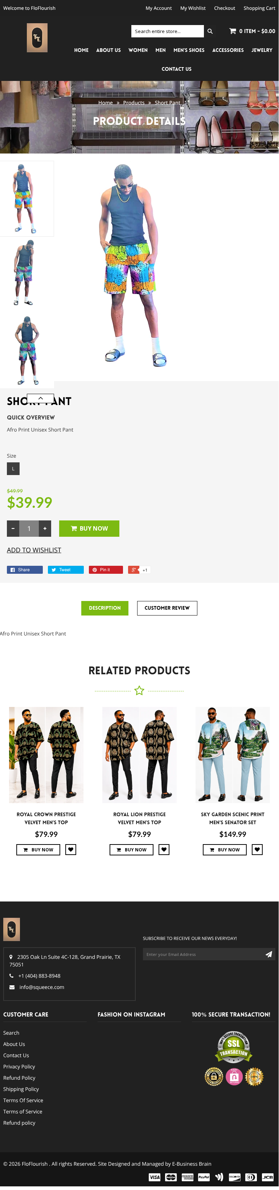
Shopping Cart (259, 8)
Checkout (224, 8)
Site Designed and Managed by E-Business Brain (155, 1164)
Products (133, 102)
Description (105, 608)
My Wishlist (193, 8)
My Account (159, 8)
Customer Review (167, 608)
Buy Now (94, 528)
